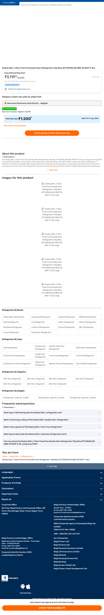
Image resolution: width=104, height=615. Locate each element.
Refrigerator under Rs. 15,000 (16, 398)
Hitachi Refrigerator (87, 322)
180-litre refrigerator (57, 379)
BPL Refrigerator (86, 327)
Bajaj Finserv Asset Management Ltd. (70, 568)
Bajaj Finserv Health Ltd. (65, 565)
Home (4, 456)
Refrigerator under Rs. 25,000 (51, 398)
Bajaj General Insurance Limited (68, 548)
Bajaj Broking (60, 562)
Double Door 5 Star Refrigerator (16, 363)
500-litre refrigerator (85, 379)
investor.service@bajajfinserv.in (73, 512)
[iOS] (28, 586)
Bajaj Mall (14, 456)
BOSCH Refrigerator (87, 317)
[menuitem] (10, 3)
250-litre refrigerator (36, 384)
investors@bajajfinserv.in (18, 548)
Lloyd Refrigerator (11, 332)
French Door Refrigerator (14, 356)
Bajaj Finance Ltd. (62, 545)
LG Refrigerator (38, 322)
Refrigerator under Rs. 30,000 (83, 398)
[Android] (23, 586)
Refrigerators (26, 456)
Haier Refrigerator (11, 322)
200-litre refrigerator (12, 384)
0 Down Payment (12, 85)
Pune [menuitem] (6, 3)
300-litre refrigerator (36, 379)
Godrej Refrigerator (66, 317)
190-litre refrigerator (12, 379)
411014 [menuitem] (11, 3)
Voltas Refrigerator (66, 322)
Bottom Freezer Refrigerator (61, 363)
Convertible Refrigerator (86, 363)
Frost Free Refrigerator (59, 356)
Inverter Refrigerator (85, 356)
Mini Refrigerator (10, 348)
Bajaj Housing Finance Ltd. (66, 558)
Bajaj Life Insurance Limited (66, 551)
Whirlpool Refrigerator (12, 327)
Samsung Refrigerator (40, 317)
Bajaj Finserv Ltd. (61, 541)
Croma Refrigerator (66, 327)
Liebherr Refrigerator (40, 327)
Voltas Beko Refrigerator (13, 317)
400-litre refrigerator (58, 384)
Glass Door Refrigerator (86, 348)
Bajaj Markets (60, 555)
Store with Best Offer (9, 109)
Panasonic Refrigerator (41, 332)
